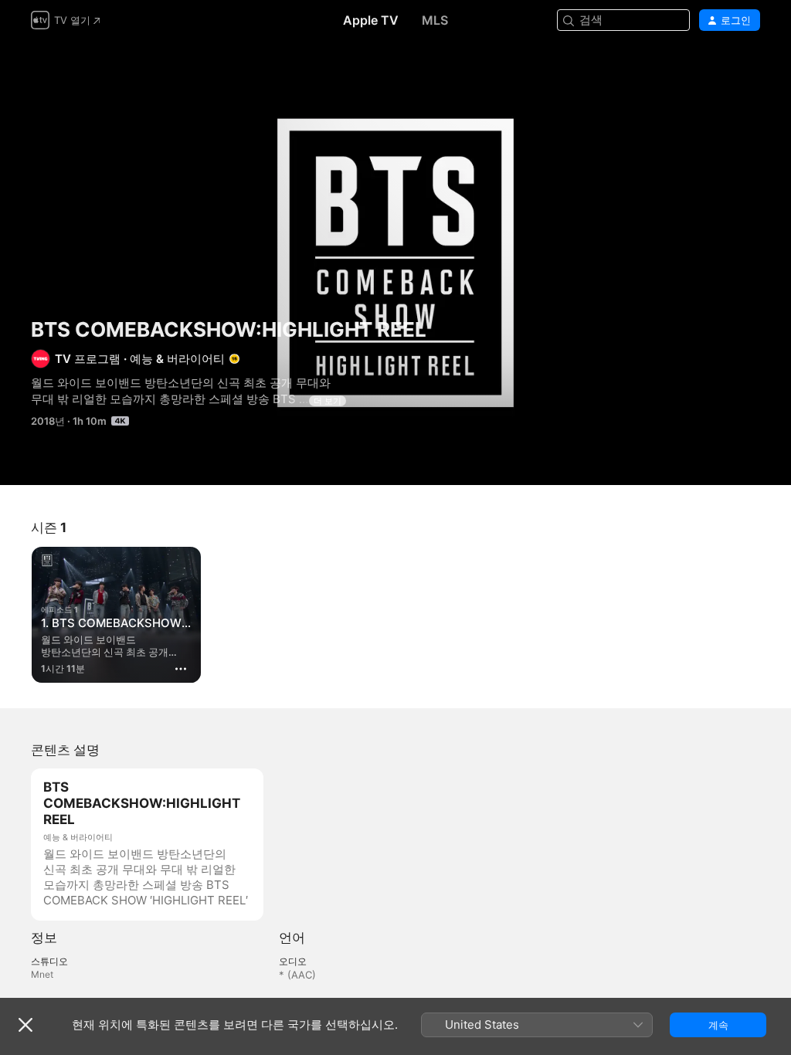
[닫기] (25, 1025)
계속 (718, 1025)
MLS (435, 20)
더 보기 (327, 400)
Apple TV (371, 20)
